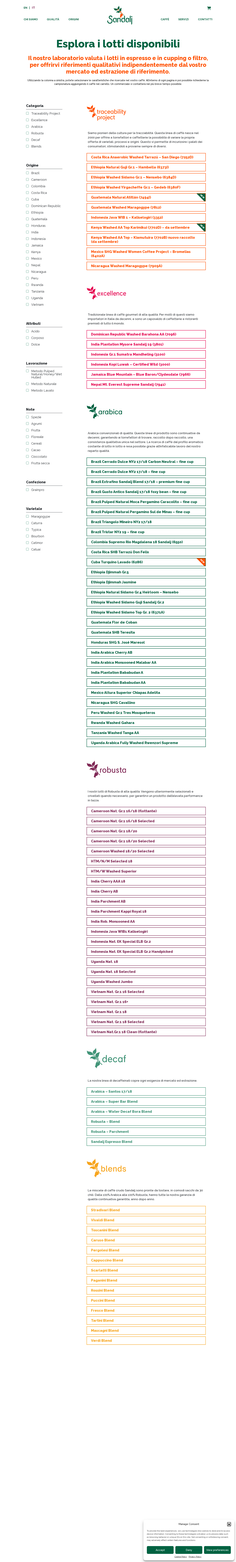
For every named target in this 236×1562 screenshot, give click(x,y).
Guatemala (39, 219)
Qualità (53, 19)
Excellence (39, 120)
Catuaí (35, 549)
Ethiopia (37, 212)
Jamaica (37, 245)
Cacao (35, 450)
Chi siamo (31, 19)
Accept (160, 1550)
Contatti (205, 19)
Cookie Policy (180, 1556)
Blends (36, 146)
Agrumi (36, 424)
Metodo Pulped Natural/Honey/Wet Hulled (46, 374)
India (34, 232)
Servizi (183, 19)
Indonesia (38, 239)
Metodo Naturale (43, 384)
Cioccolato (39, 456)
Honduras (38, 225)
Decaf (35, 140)
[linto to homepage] (120, 15)
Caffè (165, 19)
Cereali (36, 443)
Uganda (37, 298)
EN (25, 7)
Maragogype (40, 516)
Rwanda (37, 285)
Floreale (37, 437)
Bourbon (37, 536)
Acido (35, 331)
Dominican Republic (46, 206)
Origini (73, 19)
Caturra (36, 523)
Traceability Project (45, 113)
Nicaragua (38, 272)
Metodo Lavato (42, 390)
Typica (36, 529)
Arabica (37, 126)
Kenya (35, 252)
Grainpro (37, 490)
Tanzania (37, 291)
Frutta (35, 430)
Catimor (37, 543)
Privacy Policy (195, 1556)
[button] (229, 1524)
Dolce (35, 344)
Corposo (37, 338)
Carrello (205, 6)
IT (33, 7)
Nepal (35, 265)
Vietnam (37, 304)
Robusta (37, 133)
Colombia (38, 186)
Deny (189, 1550)
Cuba (35, 199)
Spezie (36, 417)
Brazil (35, 173)
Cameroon (39, 179)
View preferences (217, 1550)
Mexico (36, 258)
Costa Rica (39, 193)
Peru (34, 278)
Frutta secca (40, 463)
